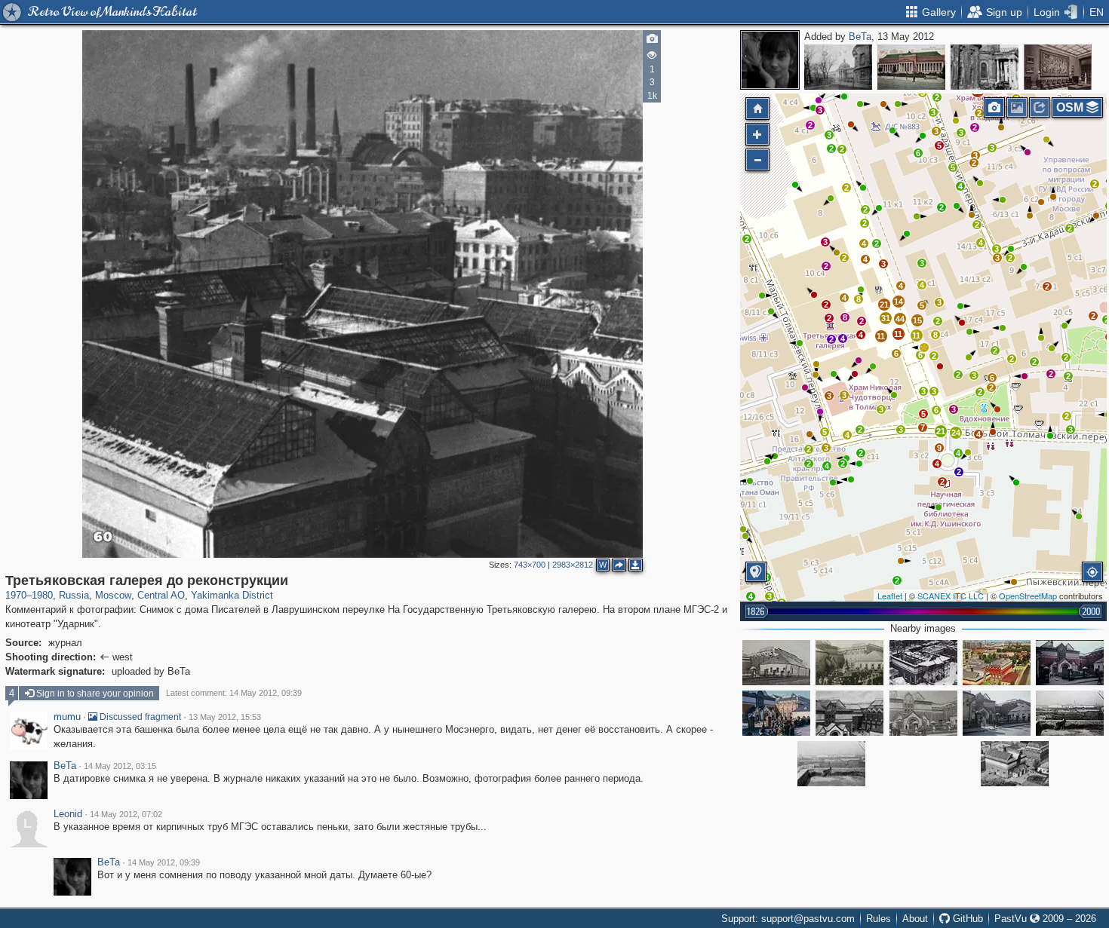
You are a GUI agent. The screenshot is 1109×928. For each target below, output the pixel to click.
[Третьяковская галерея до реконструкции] (924, 347)
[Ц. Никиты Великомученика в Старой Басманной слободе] (984, 67)
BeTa (860, 36)
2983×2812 (572, 564)
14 (898, 301)
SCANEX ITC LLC (950, 596)
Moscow (113, 595)
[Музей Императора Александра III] (911, 67)
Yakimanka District (232, 595)
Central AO (161, 595)
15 (917, 320)
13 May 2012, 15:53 (225, 716)
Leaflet (889, 596)
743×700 (529, 564)
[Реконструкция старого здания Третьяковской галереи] (923, 662)
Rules (878, 918)
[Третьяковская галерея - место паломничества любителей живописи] (923, 713)
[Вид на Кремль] (1070, 713)
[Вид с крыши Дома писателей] (831, 763)
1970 (15, 595)
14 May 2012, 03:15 (120, 765)
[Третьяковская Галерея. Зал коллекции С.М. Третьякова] (1058, 67)
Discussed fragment (139, 717)
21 (940, 431)
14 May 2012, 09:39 (163, 862)
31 (885, 318)
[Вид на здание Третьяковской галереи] (1015, 763)
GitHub (966, 918)
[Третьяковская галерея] (997, 662)
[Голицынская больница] (838, 67)
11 (881, 336)
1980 (42, 595)
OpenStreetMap (1028, 596)
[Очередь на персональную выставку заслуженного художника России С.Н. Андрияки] (776, 713)
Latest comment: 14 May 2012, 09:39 (234, 692)
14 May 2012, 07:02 (126, 814)
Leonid (68, 814)
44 (900, 318)
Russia (74, 595)
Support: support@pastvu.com (788, 918)
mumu (67, 717)
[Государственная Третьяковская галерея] (776, 662)
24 (955, 432)
